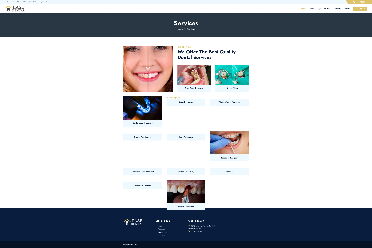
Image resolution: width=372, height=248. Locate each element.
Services (327, 8)
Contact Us (162, 235)
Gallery (338, 8)
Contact (347, 8)
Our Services (162, 232)
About (311, 8)
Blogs (319, 8)
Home (303, 8)
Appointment (360, 8)
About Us (161, 229)
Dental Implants (186, 102)
